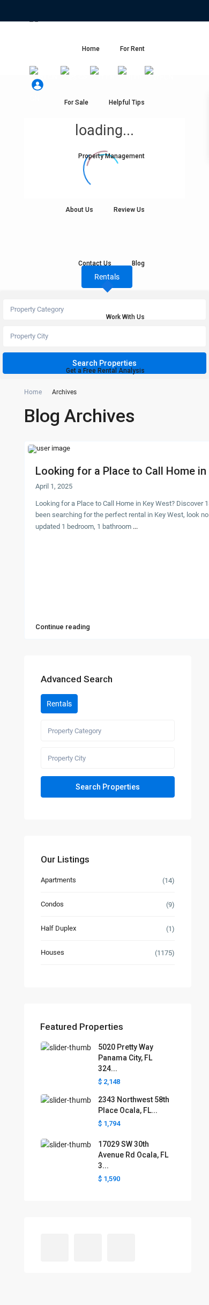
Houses (52, 952)
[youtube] (51, 10)
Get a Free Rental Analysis (105, 370)
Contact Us (94, 263)
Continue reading (62, 627)
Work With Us (125, 317)
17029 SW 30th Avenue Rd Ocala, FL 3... (133, 1155)
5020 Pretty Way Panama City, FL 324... (125, 1058)
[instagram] (66, 10)
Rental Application (68, 54)
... (135, 526)
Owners (50, 32)
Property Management (111, 156)
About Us (79, 209)
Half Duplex (58, 928)
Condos (52, 904)
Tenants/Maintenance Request (122, 32)
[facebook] (36, 10)
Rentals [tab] (59, 703)
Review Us (129, 209)
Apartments (58, 880)
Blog (138, 263)
